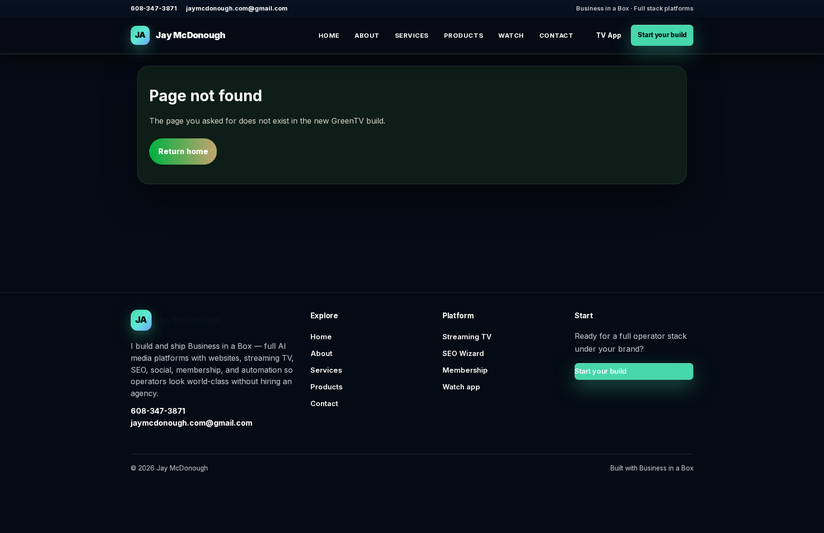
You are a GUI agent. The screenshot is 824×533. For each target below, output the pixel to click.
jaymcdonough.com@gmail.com (237, 8)
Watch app (461, 387)
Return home (183, 151)
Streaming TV (467, 337)
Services (412, 35)
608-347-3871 (154, 8)
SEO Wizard (463, 353)
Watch (511, 35)
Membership (465, 370)
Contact (556, 35)
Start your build (662, 35)
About (367, 35)
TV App (608, 35)
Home (329, 35)
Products (463, 35)
